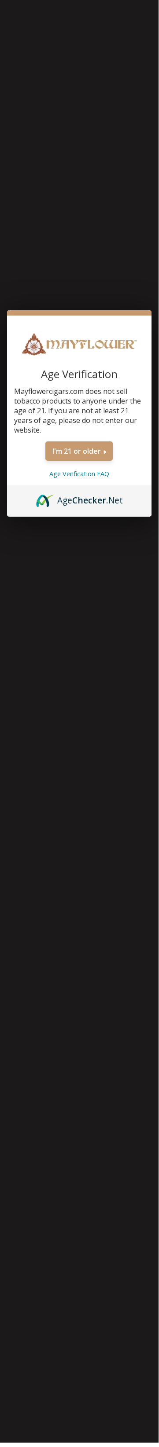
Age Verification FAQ (79, 474)
